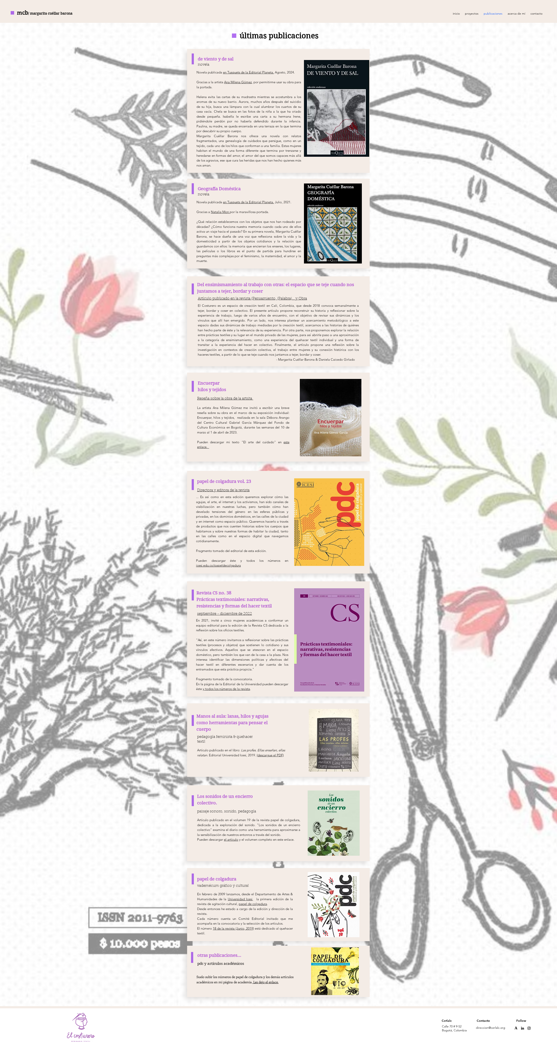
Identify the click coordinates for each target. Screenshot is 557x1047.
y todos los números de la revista (226, 689)
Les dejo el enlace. (265, 982)
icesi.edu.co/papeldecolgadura (218, 565)
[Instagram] (529, 1028)
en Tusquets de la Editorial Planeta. (248, 72)
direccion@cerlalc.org (490, 1028)
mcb (44, 13)
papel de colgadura (253, 904)
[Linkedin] (522, 1028)
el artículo (231, 839)
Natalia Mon (220, 212)
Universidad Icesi (240, 899)
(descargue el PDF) (270, 755)
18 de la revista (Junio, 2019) (233, 928)
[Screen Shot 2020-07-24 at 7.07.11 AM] (516, 1028)
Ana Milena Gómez (238, 82)
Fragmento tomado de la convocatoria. (225, 679)
